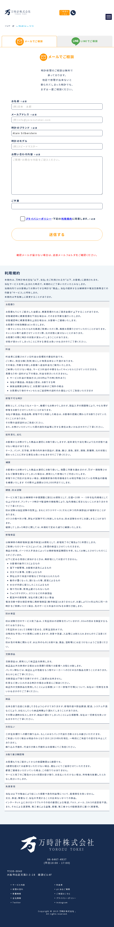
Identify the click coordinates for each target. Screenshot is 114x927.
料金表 (59, 884)
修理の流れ (18, 889)
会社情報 (17, 898)
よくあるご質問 (63, 889)
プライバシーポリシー (39, 218)
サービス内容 (19, 884)
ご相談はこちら (64, 12)
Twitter (17, 902)
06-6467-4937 (57, 859)
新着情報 (17, 893)
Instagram (62, 902)
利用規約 (66, 218)
